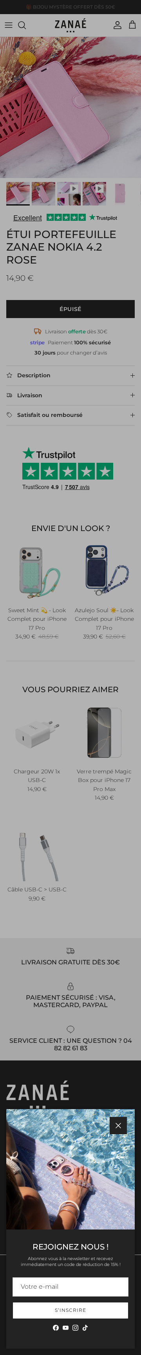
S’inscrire (70, 1310)
